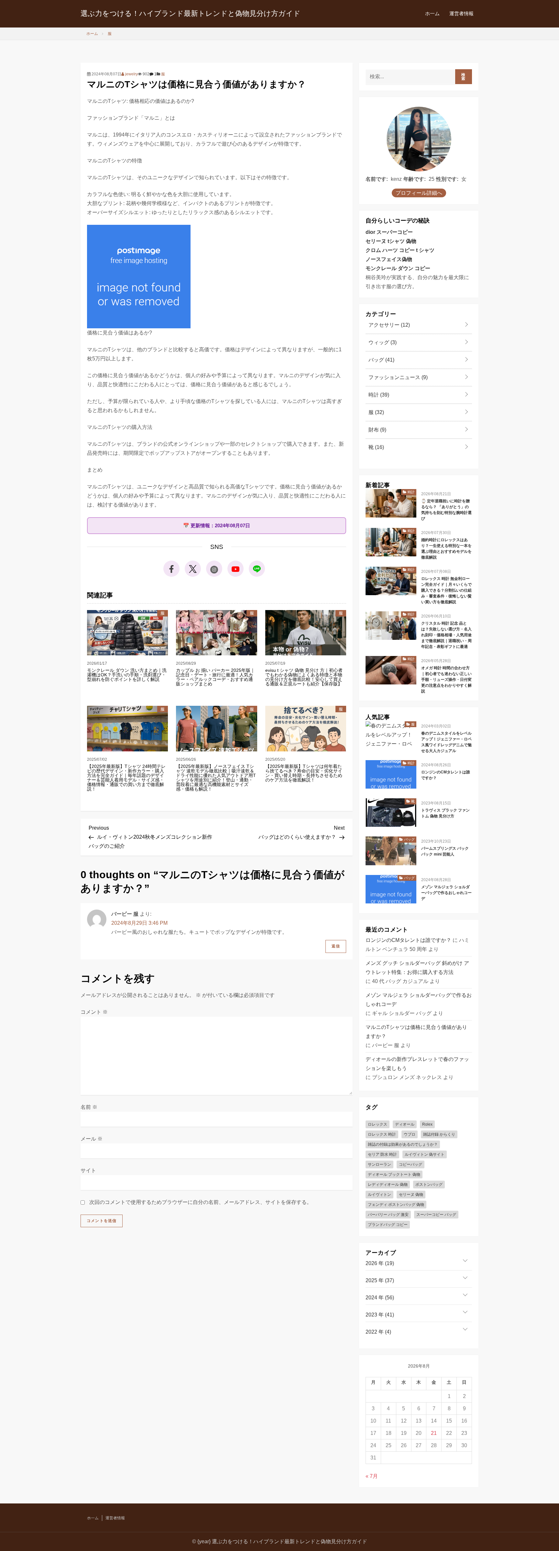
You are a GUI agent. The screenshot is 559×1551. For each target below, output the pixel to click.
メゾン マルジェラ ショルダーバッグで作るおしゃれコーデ (446, 893)
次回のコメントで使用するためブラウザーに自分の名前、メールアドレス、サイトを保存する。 (200, 1202)
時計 (378, 395)
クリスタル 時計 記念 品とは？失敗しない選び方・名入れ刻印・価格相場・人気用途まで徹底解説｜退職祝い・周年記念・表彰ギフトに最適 (446, 635)
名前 (89, 1107)
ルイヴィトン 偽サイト (424, 1154)
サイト (88, 1170)
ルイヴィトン (379, 1194)
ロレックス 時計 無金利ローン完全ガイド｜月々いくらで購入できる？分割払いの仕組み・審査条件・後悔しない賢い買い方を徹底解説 (446, 590)
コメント (94, 1012)
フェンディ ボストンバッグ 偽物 (396, 1204)
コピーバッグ (410, 1164)
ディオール (404, 1124)
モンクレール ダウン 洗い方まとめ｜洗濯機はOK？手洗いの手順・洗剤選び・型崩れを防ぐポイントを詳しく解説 (127, 675)
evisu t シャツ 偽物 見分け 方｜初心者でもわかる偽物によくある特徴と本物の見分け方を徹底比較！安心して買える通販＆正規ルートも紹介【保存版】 (304, 677)
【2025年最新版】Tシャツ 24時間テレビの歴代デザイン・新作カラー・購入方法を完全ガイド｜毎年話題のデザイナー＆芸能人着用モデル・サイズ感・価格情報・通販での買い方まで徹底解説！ (126, 777)
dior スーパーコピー (389, 232)
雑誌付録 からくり (439, 1134)
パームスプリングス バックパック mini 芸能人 (445, 851)
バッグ (380, 360)
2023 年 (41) (380, 1314)
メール (92, 1138)
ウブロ (409, 1134)
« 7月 (372, 1476)
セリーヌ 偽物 (411, 1194)
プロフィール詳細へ (419, 193)
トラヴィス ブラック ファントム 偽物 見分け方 (445, 813)
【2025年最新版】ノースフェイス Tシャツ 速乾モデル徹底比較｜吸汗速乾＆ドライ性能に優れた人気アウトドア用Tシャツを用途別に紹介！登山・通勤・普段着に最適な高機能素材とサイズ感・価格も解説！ (216, 777)
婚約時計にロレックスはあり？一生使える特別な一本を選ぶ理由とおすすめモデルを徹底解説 (446, 549)
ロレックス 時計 (382, 1134)
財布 (376, 429)
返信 (336, 946)
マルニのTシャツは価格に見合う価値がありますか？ (416, 1031)
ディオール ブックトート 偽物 (394, 1174)
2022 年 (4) (378, 1332)
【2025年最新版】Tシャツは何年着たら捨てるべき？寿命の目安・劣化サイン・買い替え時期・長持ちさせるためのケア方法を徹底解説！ (303, 773)
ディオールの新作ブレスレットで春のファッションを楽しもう (417, 1063)
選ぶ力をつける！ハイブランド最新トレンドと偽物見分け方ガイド (191, 13)
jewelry (131, 74)
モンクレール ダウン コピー (398, 268)
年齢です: (414, 179)
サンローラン (379, 1164)
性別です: (447, 179)
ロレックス (377, 1124)
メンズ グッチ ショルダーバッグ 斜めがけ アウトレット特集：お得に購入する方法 (417, 967)
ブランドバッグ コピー (388, 1224)
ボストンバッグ (429, 1184)
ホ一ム (432, 13)
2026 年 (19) (380, 1263)
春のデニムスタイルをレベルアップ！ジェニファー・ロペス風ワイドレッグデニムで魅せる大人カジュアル (446, 742)
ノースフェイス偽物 (389, 259)
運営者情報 (461, 13)
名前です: (377, 179)
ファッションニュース (397, 377)
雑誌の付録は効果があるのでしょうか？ (403, 1144)
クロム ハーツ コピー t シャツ (400, 250)
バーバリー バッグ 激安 (388, 1214)
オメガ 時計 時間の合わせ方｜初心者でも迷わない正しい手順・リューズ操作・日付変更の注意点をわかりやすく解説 (446, 680)
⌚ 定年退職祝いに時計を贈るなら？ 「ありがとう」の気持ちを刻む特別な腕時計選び (446, 510)
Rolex (427, 1124)
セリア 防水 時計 (382, 1154)
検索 (463, 76)
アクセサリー (388, 325)
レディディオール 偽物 (388, 1184)
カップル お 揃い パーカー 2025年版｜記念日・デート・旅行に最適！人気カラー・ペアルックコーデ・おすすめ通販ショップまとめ (215, 677)
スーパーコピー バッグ (436, 1214)
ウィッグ (382, 342)
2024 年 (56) (380, 1297)
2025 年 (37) (380, 1280)
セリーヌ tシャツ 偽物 (391, 241)
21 (434, 1433)
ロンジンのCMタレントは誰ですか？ (445, 775)
